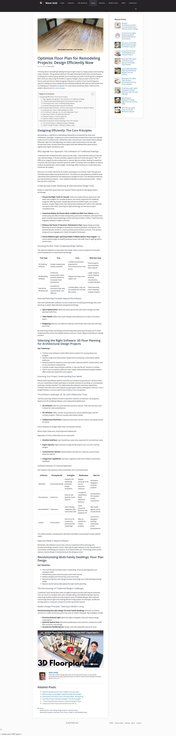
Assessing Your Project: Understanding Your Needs (58, 110)
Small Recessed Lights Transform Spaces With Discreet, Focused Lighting (130, 91)
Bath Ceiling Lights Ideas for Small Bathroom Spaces (128, 110)
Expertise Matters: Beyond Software (54, 118)
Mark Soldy (53, 672)
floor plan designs (58, 88)
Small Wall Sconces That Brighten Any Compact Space (128, 53)
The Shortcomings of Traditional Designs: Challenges (59, 123)
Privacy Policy (119, 723)
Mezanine (102, 3)
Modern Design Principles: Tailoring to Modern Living (58, 125)
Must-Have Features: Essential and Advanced (56, 114)
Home (62, 3)
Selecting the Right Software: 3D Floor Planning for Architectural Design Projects (67, 108)
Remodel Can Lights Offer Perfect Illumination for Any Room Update (129, 81)
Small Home (133, 3)
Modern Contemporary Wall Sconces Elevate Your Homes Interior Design (130, 26)
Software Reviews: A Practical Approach (55, 116)
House (93, 3)
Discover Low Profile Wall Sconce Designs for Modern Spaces (129, 45)
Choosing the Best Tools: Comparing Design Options (59, 103)
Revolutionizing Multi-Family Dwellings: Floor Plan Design (59, 121)
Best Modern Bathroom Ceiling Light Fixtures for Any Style (129, 101)
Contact (138, 723)
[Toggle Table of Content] (92, 94)
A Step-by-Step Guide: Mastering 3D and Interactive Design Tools (62, 101)
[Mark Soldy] (42, 680)
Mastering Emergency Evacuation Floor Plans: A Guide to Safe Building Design (63, 712)
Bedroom (71, 3)
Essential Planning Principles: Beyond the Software (58, 105)
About (133, 723)
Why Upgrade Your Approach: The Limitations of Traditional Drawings (63, 99)
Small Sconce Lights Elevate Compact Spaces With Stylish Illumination (129, 36)
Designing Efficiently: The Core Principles (54, 97)
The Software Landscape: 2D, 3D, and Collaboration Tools (60, 112)
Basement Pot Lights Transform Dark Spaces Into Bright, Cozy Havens (129, 61)
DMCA (111, 723)
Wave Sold (51, 2)
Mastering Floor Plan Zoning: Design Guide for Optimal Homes (59, 710)
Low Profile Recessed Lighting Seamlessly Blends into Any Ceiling (129, 71)
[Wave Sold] (41, 3)
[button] (135, 9)
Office (123, 3)
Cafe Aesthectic (82, 3)
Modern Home (113, 3)
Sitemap (127, 723)
